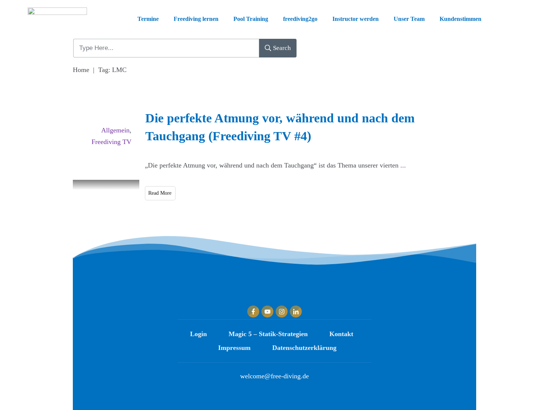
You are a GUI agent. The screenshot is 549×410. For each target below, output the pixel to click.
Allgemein (115, 130)
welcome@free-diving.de (274, 376)
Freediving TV (111, 141)
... (403, 165)
